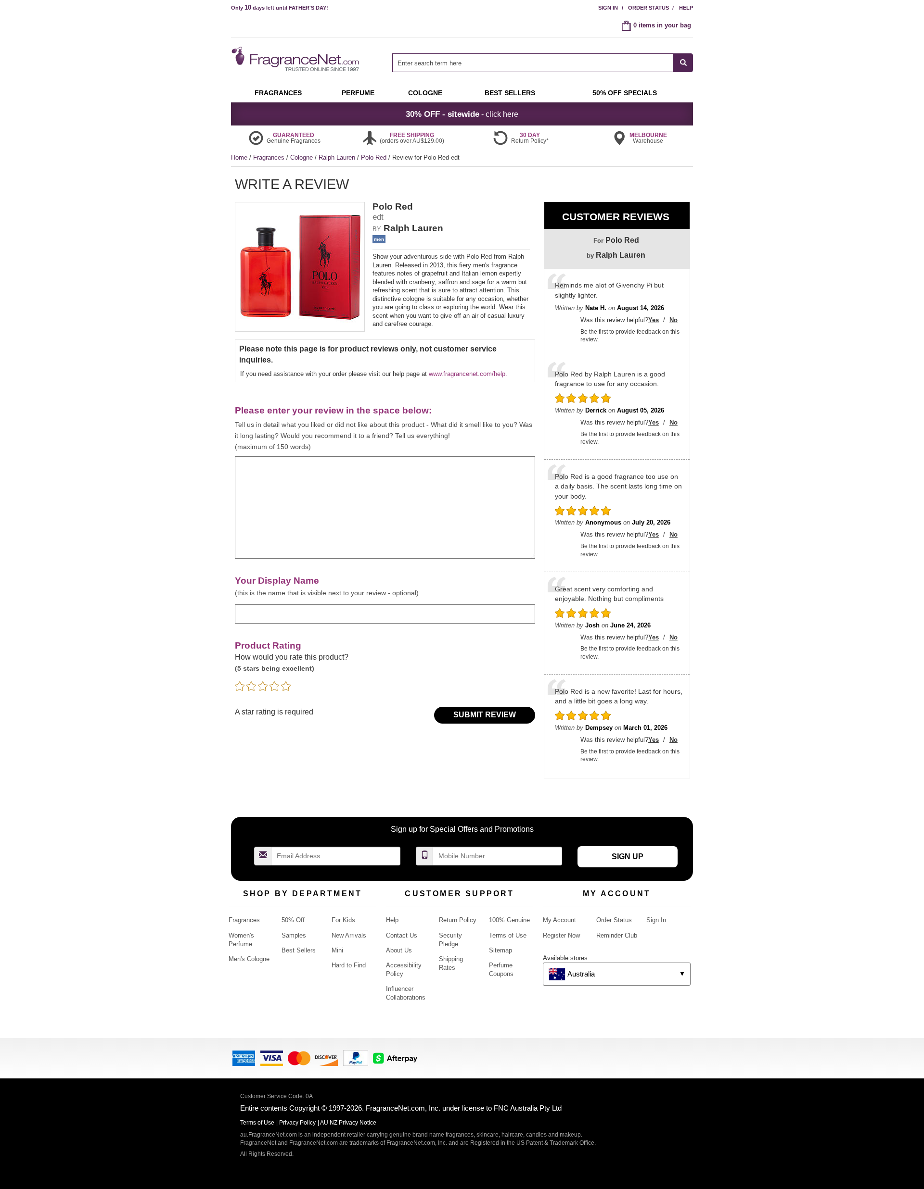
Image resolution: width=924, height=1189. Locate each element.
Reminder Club (616, 935)
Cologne (302, 157)
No (673, 320)
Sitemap (500, 950)
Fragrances (269, 157)
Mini (337, 950)
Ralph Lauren (338, 157)
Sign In (608, 8)
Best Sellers (299, 950)
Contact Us (401, 935)
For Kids (343, 920)
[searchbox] (532, 62)
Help (686, 8)
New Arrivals (349, 935)
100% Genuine (509, 920)
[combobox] (542, 62)
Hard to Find (349, 965)
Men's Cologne (249, 959)
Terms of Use (507, 935)
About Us (399, 950)
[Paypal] (355, 1057)
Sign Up (627, 856)
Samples (294, 935)
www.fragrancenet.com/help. (468, 373)
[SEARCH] (683, 62)
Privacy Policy (297, 1122)
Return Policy (457, 920)
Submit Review (484, 715)
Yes (653, 320)
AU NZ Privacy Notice (348, 1122)
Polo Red (374, 157)
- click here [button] (462, 114)
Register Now (561, 935)
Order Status (648, 8)
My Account (559, 920)
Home (239, 157)
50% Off (293, 920)
